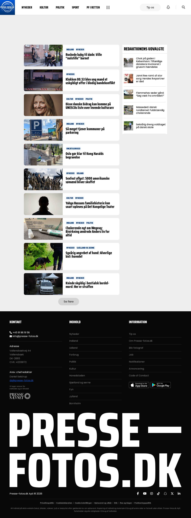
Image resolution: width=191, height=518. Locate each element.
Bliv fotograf (136, 348)
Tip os (150, 7)
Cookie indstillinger (83, 503)
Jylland (73, 396)
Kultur (44, 7)
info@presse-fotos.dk (25, 336)
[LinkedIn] (179, 493)
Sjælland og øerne (80, 382)
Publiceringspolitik (142, 503)
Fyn (71, 389)
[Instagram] (151, 493)
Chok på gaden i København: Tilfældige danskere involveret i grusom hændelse (149, 63)
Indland (73, 341)
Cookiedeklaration (64, 503)
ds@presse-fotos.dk (21, 380)
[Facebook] (137, 493)
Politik (60, 7)
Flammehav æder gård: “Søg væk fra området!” (150, 94)
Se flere (69, 301)
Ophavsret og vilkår (103, 503)
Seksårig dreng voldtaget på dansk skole (151, 126)
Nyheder (27, 7)
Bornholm (75, 403)
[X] (172, 493)
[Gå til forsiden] (7, 7)
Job (131, 354)
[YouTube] (144, 493)
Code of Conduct (139, 375)
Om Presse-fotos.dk (141, 341)
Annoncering (136, 368)
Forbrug (74, 354)
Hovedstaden (77, 375)
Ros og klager (126, 503)
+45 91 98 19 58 (21, 332)
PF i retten (93, 7)
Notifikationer (137, 361)
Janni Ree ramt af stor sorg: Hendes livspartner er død (150, 78)
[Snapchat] (165, 493)
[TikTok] (158, 493)
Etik (115, 503)
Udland (73, 348)
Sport (75, 7)
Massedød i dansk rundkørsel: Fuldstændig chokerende (150, 110)
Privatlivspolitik (47, 503)
